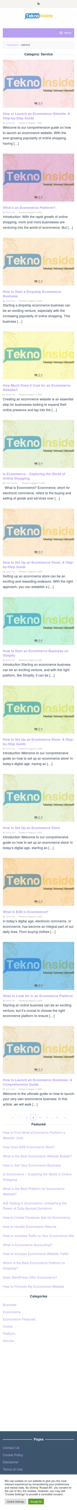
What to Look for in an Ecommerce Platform (38, 995)
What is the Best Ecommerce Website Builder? (37, 1156)
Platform (9, 1333)
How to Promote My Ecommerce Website (33, 1286)
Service (8, 1340)
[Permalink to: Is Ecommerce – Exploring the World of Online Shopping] (38, 445)
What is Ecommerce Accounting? (27, 1244)
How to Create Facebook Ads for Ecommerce (36, 1217)
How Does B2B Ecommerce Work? (29, 1146)
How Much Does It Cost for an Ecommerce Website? (36, 387)
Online (8, 1326)
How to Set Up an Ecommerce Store (31, 827)
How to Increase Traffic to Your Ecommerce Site (38, 1235)
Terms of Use (13, 1469)
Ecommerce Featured (19, 1319)
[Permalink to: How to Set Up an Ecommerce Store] (38, 799)
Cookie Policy (13, 1454)
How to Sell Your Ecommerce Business (32, 1165)
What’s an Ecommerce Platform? (29, 207)
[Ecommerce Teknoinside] (38, 15)
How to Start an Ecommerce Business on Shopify (35, 653)
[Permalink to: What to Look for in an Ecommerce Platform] (38, 967)
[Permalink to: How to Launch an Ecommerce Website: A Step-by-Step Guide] (38, 85)
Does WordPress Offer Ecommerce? (30, 1277)
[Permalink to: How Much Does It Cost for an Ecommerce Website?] (38, 356)
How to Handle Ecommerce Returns (29, 1226)
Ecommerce (12, 1311)
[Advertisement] (38, 1385)
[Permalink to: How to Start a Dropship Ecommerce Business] (38, 262)
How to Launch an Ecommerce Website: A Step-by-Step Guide (36, 116)
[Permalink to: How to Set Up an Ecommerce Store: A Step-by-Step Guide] (38, 533)
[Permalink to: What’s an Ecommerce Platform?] (38, 178)
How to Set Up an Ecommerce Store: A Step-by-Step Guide (38, 564)
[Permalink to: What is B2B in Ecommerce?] (38, 883)
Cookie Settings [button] (15, 1501)
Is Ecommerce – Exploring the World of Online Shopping (34, 476)
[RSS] (38, 4)
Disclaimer (11, 1461)
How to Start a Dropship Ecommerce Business (32, 293)
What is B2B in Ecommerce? (25, 911)
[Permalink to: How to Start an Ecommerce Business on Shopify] (38, 622)
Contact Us (11, 1447)
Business (9, 1304)
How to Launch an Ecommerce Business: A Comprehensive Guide (37, 1082)
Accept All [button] (36, 1501)
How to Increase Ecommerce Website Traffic (36, 1253)
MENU (67, 33)
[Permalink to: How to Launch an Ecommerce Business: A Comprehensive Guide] (38, 1051)
